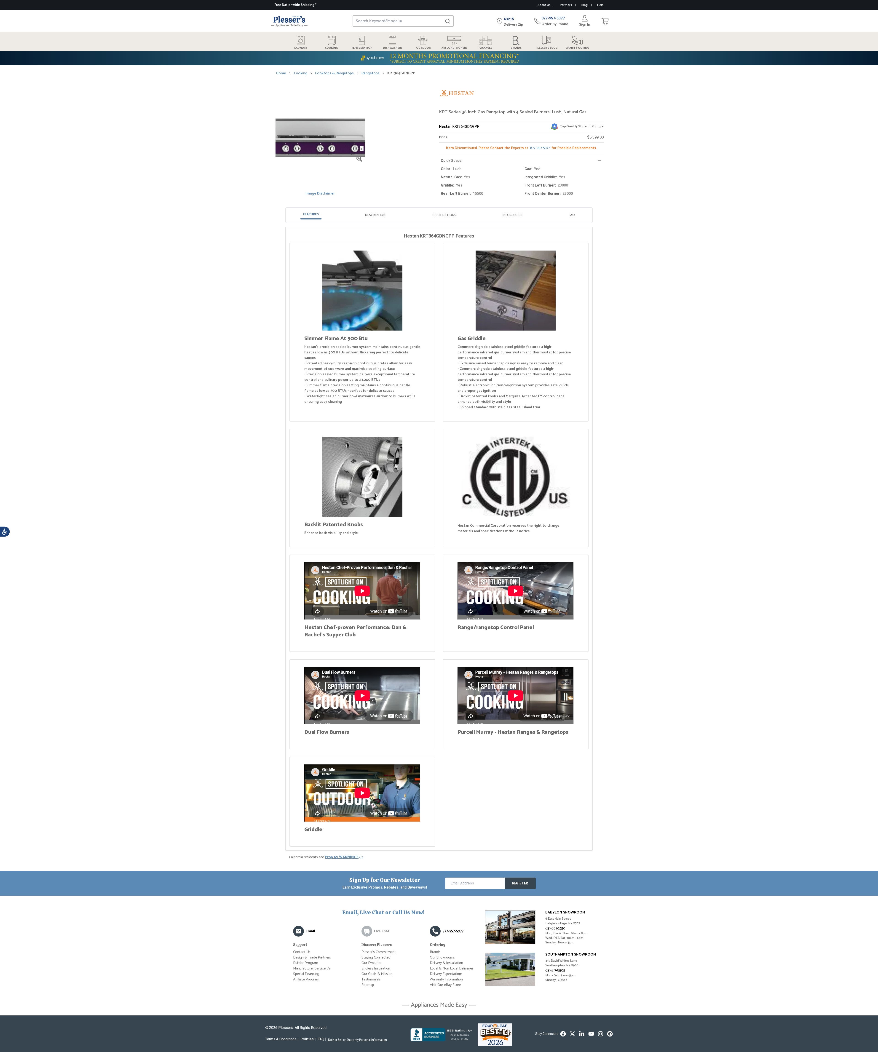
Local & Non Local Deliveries (452, 968)
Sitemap (367, 985)
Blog (584, 5)
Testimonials (371, 979)
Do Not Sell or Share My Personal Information (357, 1040)
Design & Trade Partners (312, 957)
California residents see (324, 857)
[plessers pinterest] (610, 1034)
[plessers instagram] (600, 1034)
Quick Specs (451, 160)
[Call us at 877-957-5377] (435, 931)
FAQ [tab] (572, 215)
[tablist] (439, 215)
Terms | (282, 1039)
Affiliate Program (306, 979)
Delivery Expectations (446, 974)
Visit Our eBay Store (445, 985)
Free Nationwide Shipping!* (295, 5)
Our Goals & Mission (376, 974)
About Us (544, 5)
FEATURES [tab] (311, 214)
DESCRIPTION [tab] (375, 215)
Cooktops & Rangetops (334, 73)
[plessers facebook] (563, 1034)
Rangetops (370, 73)
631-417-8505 (555, 970)
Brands (435, 952)
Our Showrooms (442, 957)
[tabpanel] (439, 539)
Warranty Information (446, 979)
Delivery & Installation (446, 963)
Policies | (308, 1039)
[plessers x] (572, 1034)
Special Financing (306, 974)
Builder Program (305, 963)
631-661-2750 (555, 928)
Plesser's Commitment (378, 952)
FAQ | (322, 1039)
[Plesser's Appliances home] (289, 21)
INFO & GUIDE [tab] (512, 215)
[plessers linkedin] (582, 1034)
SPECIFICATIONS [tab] (444, 215)
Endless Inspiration (375, 968)
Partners (566, 5)
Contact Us (302, 952)
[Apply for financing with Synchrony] (439, 58)
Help (600, 5)
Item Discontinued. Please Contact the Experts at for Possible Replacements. (521, 148)
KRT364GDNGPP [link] (401, 73)
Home (281, 73)
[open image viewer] (359, 158)
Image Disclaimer (320, 193)
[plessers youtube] (591, 1034)
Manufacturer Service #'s (312, 968)
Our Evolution (371, 963)
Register (520, 883)
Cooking (300, 73)
